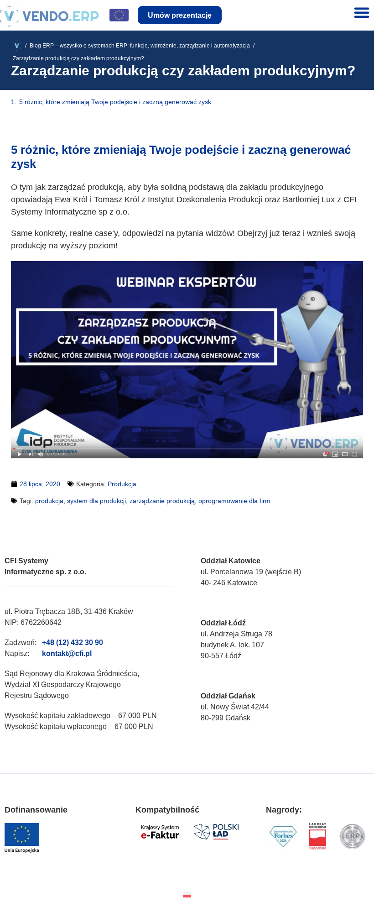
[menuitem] (187, 894)
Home (20, 45)
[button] (361, 12)
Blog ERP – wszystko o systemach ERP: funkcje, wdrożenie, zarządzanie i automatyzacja (140, 45)
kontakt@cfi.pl (67, 653)
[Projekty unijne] (119, 15)
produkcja (49, 500)
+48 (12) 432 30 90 (72, 642)
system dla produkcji (96, 500)
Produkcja (122, 484)
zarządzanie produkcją (162, 500)
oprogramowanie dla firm (234, 500)
